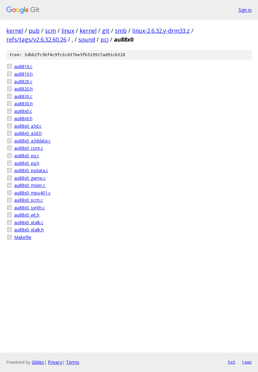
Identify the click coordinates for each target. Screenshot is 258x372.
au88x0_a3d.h (28, 133)
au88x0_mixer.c (29, 185)
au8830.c (23, 96)
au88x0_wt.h (26, 215)
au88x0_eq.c (26, 156)
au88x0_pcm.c (28, 200)
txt (231, 362)
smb (121, 30)
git (105, 30)
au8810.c (23, 66)
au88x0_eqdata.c (31, 170)
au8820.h (23, 89)
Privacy (55, 362)
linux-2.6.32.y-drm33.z (161, 30)
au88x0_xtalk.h (29, 230)
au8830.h (23, 104)
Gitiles (38, 362)
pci (104, 39)
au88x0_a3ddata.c (32, 141)
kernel (14, 30)
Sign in (245, 10)
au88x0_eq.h (26, 163)
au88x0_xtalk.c (28, 222)
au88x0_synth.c (29, 208)
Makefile (22, 237)
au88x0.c (23, 111)
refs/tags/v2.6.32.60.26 (36, 39)
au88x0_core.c (28, 148)
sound (86, 39)
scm (50, 30)
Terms (72, 362)
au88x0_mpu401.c (32, 193)
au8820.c (23, 81)
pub (34, 30)
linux (67, 30)
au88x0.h (23, 118)
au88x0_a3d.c (28, 126)
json (247, 362)
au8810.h (23, 74)
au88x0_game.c (30, 178)
